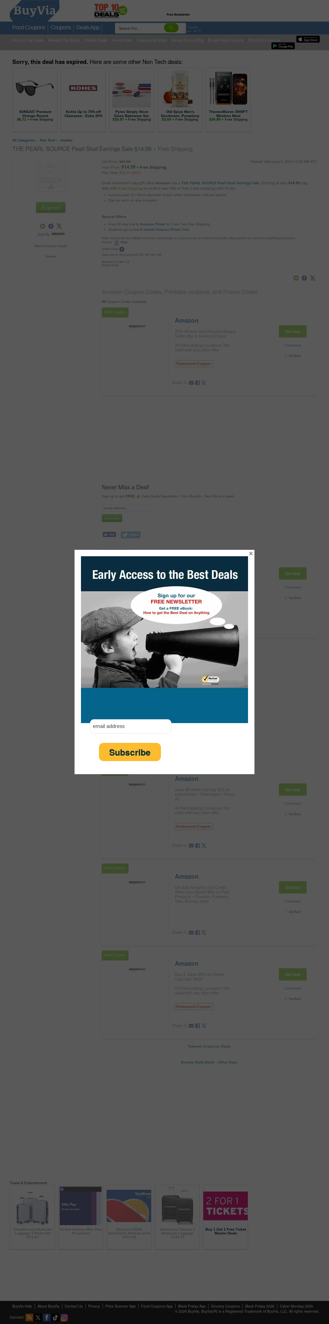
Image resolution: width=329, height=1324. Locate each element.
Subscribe (130, 752)
